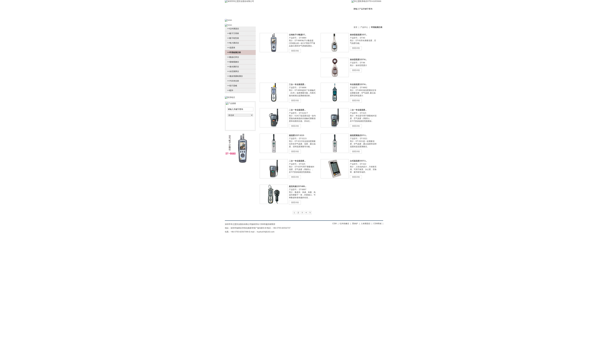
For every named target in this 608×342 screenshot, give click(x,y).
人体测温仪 (365, 223)
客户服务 (292, 16)
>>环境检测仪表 (234, 52)
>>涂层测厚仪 (233, 71)
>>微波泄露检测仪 (235, 76)
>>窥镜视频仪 (233, 62)
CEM (334, 223)
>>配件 (230, 90)
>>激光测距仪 (233, 67)
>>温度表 (231, 48)
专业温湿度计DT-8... (358, 84)
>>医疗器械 (232, 86)
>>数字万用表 (233, 33)
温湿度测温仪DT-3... (358, 135)
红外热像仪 (344, 223)
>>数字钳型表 (233, 38)
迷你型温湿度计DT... (358, 35)
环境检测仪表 (376, 27)
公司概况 (334, 16)
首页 (232, 16)
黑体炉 (355, 223)
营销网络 (313, 16)
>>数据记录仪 (233, 57)
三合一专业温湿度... (297, 84)
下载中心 (354, 16)
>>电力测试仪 (233, 43)
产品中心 (250, 16)
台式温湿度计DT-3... (358, 161)
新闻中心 (271, 16)
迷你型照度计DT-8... (358, 59)
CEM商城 (374, 16)
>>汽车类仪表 (233, 81)
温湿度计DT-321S (296, 135)
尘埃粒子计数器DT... (297, 35)
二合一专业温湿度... (297, 110)
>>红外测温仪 (233, 29)
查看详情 (295, 51)
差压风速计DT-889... (297, 186)
